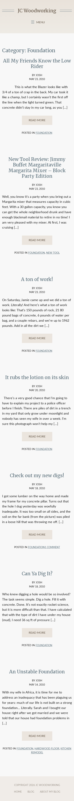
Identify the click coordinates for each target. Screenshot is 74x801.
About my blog (50, 792)
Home (18, 792)
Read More (37, 120)
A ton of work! (37, 279)
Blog (30, 792)
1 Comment (52, 547)
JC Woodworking (37, 11)
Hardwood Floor (46, 748)
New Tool (53, 253)
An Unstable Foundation (37, 672)
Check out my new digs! (37, 475)
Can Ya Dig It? (37, 574)
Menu (40, 22)
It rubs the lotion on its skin (37, 377)
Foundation (44, 133)
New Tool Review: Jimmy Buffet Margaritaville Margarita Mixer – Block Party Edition (37, 167)
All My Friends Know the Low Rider (37, 63)
